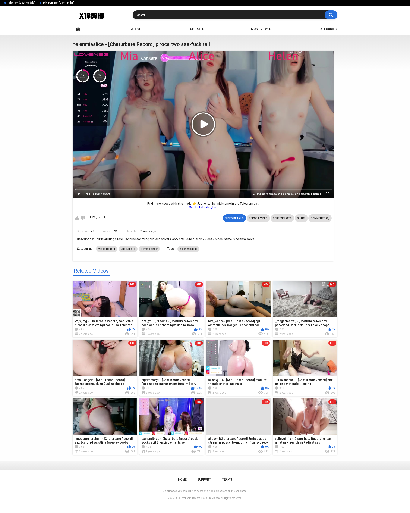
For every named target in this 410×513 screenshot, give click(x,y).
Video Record (106, 248)
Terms (227, 479)
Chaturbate (128, 248)
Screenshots (282, 218)
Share (301, 218)
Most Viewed (261, 29)
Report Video (258, 218)
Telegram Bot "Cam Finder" (58, 2)
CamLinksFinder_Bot (203, 207)
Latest (135, 29)
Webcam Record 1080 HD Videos (201, 498)
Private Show (149, 248)
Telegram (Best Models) (21, 2)
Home (78, 29)
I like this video (77, 218)
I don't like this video (82, 218)
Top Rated (196, 29)
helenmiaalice (188, 248)
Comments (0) (320, 218)
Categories (327, 29)
